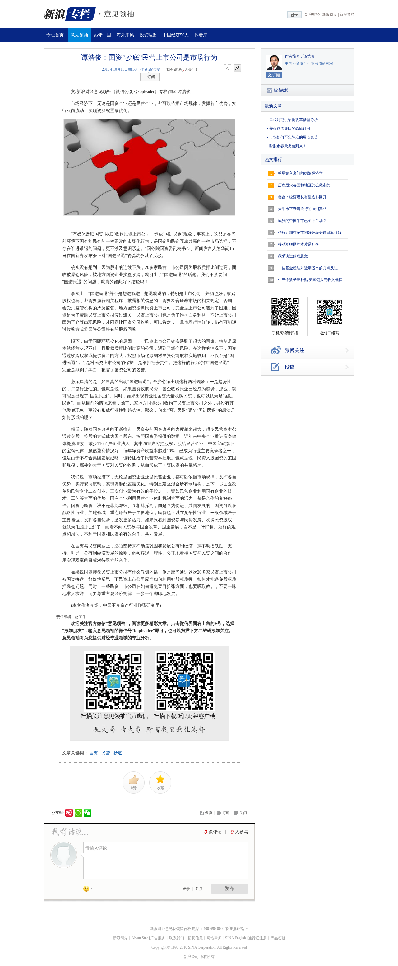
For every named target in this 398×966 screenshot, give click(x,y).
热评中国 (102, 35)
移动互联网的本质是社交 (298, 244)
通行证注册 (257, 938)
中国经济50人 (176, 35)
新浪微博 (281, 90)
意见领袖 (79, 35)
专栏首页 (55, 35)
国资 (93, 753)
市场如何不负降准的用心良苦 (293, 137)
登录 (186, 889)
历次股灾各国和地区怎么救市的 (304, 185)
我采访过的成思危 (293, 256)
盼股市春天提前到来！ (288, 146)
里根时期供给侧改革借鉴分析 (293, 120)
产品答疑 (278, 938)
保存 (208, 813)
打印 (226, 813)
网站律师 (213, 938)
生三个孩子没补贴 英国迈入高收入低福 (310, 280)
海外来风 (125, 35)
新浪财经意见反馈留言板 (170, 928)
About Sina (140, 938)
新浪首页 (329, 14)
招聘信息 (195, 938)
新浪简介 (120, 938)
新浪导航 (347, 14)
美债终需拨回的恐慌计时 (289, 128)
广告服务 (157, 938)
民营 (105, 753)
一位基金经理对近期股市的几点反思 (308, 268)
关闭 (243, 813)
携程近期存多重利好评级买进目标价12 (309, 232)
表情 (90, 890)
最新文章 (273, 106)
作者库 (200, 35)
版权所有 (207, 956)
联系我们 (176, 938)
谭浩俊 (309, 56)
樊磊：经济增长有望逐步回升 (302, 197)
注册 (199, 889)
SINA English (235, 938)
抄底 (117, 753)
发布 (229, 888)
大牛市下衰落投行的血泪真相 (302, 209)
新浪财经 (312, 14)
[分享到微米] (69, 813)
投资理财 (148, 35)
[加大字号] (237, 68)
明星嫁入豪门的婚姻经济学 (300, 173)
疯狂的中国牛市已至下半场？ (302, 220)
